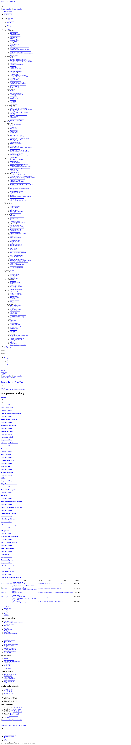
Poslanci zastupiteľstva (15, 229)
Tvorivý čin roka (14, 328)
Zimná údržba (13, 117)
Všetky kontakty (8, 717)
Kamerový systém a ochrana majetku (18, 115)
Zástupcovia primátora (15, 206)
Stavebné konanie (14, 161)
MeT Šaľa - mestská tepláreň (17, 87)
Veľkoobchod (5, 554)
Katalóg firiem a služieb (7, 389)
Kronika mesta (13, 330)
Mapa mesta (12, 113)
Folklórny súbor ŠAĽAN (16, 285)
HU (7, 361)
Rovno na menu (12, 1)
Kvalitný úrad (13, 127)
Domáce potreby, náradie (8, 425)
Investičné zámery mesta (15, 213)
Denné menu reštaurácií (15, 293)
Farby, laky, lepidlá (7, 437)
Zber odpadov (7, 625)
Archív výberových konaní (16, 267)
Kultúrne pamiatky (14, 323)
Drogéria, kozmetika (7, 431)
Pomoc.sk (12, 342)
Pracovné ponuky (14, 296)
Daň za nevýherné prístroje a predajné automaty (21, 53)
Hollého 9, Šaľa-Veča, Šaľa (23, 584)
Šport (8, 25)
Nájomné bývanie (14, 74)
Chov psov (12, 102)
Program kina (13, 272)
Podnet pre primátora (15, 34)
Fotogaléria (12, 277)
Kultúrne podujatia (14, 274)
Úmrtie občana (13, 157)
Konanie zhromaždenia (15, 192)
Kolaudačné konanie (15, 162)
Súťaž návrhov (13, 249)
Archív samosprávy (14, 268)
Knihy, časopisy (5, 466)
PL (7, 364)
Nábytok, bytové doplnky (9, 484)
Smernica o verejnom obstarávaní (18, 252)
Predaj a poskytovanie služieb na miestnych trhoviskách (23, 177)
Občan (8, 29)
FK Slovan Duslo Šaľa (15, 309)
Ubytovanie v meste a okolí (16, 294)
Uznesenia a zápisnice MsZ (16, 226)
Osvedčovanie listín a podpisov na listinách (20, 188)
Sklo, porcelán (5, 530)
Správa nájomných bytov (16, 245)
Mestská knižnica (14, 275)
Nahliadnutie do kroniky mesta (17, 198)
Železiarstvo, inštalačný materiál (11, 577)
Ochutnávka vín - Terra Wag (12, 382)
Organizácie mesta (14, 208)
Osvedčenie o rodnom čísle (16, 153)
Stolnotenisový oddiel (15, 311)
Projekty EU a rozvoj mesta (16, 211)
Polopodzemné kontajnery (16, 93)
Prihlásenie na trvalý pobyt (16, 135)
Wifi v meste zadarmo (15, 292)
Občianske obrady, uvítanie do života (18, 150)
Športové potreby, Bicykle (9, 542)
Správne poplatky (14, 55)
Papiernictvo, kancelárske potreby (11, 507)
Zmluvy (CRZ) (13, 263)
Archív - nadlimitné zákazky (16, 256)
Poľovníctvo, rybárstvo (8, 519)
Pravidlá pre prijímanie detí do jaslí (18, 59)
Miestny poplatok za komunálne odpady (19, 49)
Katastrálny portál (14, 336)
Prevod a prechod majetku (16, 244)
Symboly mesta (13, 320)
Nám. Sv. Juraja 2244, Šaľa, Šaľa (25, 588)
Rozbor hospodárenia (15, 238)
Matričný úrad (7, 631)
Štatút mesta (12, 215)
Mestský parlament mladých (16, 71)
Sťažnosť (12, 195)
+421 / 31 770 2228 (17, 712)
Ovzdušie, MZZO (14, 98)
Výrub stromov (13, 97)
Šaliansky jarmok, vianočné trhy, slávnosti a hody (21, 184)
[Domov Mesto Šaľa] (11, 376)
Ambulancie (13, 298)
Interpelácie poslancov (15, 232)
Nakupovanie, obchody (19, 389)
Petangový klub (13, 313)
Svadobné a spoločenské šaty (9, 536)
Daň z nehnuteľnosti (14, 44)
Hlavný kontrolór (14, 207)
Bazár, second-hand (7, 407)
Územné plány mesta (15, 221)
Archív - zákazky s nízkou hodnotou (18, 253)
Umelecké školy (13, 67)
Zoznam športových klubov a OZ (18, 315)
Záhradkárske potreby (8, 566)
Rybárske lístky (13, 199)
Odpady (12, 90)
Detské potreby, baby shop (9, 419)
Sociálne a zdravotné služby (10, 633)
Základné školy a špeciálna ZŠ (17, 64)
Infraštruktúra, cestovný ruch (16, 326)
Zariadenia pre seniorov (15, 81)
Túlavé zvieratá (13, 104)
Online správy (10, 28)
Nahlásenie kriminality (15, 36)
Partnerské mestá (14, 210)
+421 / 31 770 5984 (8, 693)
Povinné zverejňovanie (9, 640)
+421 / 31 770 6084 (14, 714)
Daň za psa (12, 45)
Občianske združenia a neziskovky (18, 317)
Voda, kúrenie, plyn (7, 560)
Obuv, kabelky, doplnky (8, 490)
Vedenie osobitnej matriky (16, 154)
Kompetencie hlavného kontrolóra (18, 222)
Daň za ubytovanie (14, 48)
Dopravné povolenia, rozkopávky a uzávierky (21, 109)
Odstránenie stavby (14, 172)
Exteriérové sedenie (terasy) (16, 180)
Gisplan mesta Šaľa (8, 677)
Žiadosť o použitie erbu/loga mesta (18, 200)
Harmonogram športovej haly (17, 316)
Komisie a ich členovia (15, 230)
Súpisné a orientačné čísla (16, 143)
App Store (21, 725)
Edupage (12, 70)
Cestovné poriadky (14, 300)
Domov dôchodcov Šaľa (16, 86)
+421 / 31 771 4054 (15, 710)
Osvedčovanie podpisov (9, 624)
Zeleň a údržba (13, 96)
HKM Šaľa (12, 308)
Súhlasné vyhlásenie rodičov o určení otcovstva (21, 147)
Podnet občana (13, 33)
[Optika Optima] (5, 596)
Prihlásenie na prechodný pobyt (17, 136)
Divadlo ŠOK (13, 283)
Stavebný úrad (7, 632)
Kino (8, 23)
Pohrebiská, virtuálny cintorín (17, 119)
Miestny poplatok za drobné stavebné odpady (20, 51)
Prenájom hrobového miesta (16, 120)
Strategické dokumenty (15, 219)
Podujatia (9, 22)
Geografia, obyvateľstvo (15, 324)
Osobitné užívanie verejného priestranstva (20, 183)
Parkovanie (12, 106)
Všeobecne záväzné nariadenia (17, 217)
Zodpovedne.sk (13, 343)
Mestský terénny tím (14, 79)
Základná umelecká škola (16, 289)
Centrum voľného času (15, 68)
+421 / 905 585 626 (18, 707)
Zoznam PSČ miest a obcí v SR (17, 338)
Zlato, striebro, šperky (7, 571)
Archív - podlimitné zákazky (16, 255)
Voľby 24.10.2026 (8, 347)
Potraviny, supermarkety (8, 525)
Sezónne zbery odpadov (15, 91)
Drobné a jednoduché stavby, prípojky (19, 164)
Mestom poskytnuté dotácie (16, 266)
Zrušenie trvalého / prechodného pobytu (19, 138)
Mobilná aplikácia (8, 11)
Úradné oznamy (7, 668)
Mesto (8, 202)
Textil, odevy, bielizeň (7, 548)
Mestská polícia (13, 37)
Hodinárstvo (4, 449)
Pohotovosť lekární (14, 297)
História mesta (13, 321)
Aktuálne (9, 19)
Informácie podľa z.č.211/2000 (17, 259)
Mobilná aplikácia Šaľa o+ (10, 674)
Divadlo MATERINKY (15, 282)
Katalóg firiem (13, 302)
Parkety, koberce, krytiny (8, 513)
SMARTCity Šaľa (14, 40)
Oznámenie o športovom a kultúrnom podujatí (21, 176)
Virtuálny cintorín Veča (9, 680)
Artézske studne (13, 101)
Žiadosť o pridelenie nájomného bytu (18, 75)
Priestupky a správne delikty (16, 191)
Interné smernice (14, 218)
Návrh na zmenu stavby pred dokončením (20, 168)
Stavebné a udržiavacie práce (17, 165)
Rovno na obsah (4, 1)
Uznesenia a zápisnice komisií (17, 228)
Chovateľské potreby (7, 460)
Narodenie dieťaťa (14, 146)
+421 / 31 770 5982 (8, 690)
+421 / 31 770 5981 (8, 689)
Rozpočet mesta (13, 236)
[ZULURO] (4, 588)
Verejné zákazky (14, 248)
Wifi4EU (6, 682)
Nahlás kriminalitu (8, 13)
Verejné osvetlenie (14, 116)
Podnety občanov (8, 14)
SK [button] (4, 357)
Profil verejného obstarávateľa (17, 251)
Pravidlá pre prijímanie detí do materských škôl (21, 60)
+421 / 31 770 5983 (8, 692)
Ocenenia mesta (13, 327)
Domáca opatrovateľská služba (17, 82)
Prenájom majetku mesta (15, 243)
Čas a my (9, 26)
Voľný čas (11, 270)
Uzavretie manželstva (15, 149)
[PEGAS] (3, 592)
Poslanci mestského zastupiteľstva (12, 661)
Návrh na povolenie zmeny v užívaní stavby (20, 166)
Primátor (12, 204)
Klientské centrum (14, 32)
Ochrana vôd (13, 100)
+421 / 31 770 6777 (16, 709)
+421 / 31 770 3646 (14, 713)
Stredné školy (13, 66)
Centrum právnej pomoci (16, 339)
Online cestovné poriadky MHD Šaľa (19, 335)
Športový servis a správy (15, 305)
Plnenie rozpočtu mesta (15, 237)
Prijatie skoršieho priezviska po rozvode (19, 151)
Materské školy (13, 63)
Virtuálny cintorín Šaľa (9, 678)
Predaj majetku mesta (15, 241)
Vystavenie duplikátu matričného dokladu (19, 155)
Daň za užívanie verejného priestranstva (19, 47)
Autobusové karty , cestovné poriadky (19, 112)
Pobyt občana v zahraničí (16, 139)
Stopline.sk (12, 341)
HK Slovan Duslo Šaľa (15, 306)
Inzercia (11, 301)
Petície (11, 194)
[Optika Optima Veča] (6, 583)
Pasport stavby (13, 169)
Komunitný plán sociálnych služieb (18, 83)
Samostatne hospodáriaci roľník (17, 179)
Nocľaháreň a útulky (15, 78)
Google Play (7, 725)
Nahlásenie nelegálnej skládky (17, 94)
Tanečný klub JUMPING (16, 286)
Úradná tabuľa (10, 21)
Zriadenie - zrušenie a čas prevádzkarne (19, 174)
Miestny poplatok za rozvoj (16, 52)
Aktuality (10, 18)
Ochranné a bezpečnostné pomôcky (12, 501)
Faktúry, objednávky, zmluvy (17, 264)
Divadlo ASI (13, 281)
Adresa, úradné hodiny (15, 124)
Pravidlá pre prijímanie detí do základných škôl (21, 62)
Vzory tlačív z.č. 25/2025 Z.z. (17, 160)
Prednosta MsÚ (13, 128)
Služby (9, 121)
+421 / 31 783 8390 (13, 716)
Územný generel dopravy (16, 111)
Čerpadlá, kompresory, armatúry (11, 413)
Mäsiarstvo (4, 478)
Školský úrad (13, 57)
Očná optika (4, 495)
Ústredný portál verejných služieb (18, 345)
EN (7, 360)
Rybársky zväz (13, 312)
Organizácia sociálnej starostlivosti (18, 85)
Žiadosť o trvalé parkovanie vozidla (18, 108)
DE (7, 362)
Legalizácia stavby (14, 170)
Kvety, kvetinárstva (7, 472)
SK (7, 358)
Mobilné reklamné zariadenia (17, 181)
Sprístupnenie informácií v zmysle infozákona (21, 196)
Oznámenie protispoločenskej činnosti (19, 262)
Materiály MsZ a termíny (16, 225)
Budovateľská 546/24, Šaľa (24, 597)
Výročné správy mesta (15, 240)
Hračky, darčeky (6, 454)
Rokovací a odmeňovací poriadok (18, 233)
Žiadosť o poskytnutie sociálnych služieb (19, 76)
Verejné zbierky (13, 185)
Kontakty (6, 15)
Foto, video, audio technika (9, 443)
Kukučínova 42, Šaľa (19, 592)
